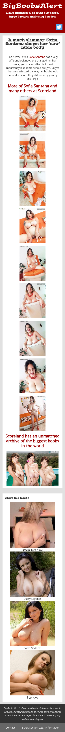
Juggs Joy (32, 697)
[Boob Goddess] (32, 623)
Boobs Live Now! (32, 549)
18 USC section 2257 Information (39, 727)
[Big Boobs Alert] (32, 7)
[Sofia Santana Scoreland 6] (33, 300)
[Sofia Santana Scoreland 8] (33, 375)
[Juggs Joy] (32, 672)
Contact (10, 727)
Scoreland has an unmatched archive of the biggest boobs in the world (33, 440)
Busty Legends (33, 598)
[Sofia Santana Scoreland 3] (33, 188)
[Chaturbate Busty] (32, 525)
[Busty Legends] (32, 574)
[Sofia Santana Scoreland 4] (33, 225)
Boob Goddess (32, 648)
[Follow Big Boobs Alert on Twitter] (59, 27)
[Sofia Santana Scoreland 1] (33, 113)
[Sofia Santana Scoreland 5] (33, 263)
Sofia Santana (37, 57)
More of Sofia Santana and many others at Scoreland (32, 88)
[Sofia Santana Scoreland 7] (33, 338)
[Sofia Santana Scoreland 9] (33, 413)
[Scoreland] (32, 468)
